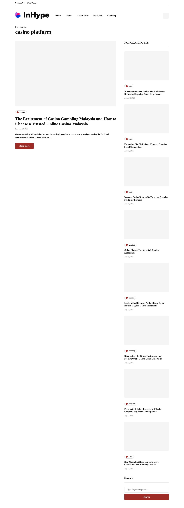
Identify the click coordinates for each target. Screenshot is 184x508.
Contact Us (19, 3)
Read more (24, 146)
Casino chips (82, 15)
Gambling (111, 15)
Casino (69, 15)
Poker (58, 15)
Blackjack (98, 15)
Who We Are (32, 3)
